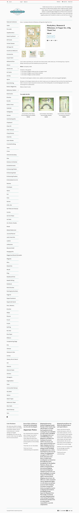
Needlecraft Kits (11, 276)
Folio (8, 198)
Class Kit (9, 126)
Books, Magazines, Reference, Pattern (13, 88)
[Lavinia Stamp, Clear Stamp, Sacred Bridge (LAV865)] (46, 104)
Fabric (8, 190)
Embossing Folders (12, 169)
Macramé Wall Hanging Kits (10, 249)
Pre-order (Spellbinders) (10, 30)
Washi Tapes (10, 398)
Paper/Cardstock (11, 298)
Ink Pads (9, 219)
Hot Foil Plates (10, 216)
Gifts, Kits (9, 205)
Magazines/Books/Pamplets (13, 255)
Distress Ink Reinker (12, 162)
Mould (8, 269)
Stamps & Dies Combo (11, 354)
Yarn (8, 413)
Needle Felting (10, 280)
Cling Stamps (10, 133)
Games (8, 201)
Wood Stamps (10, 409)
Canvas (9, 115)
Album (8, 65)
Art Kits (9, 76)
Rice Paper (9, 334)
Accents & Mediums (12, 50)
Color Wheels (10, 140)
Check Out (70, 1)
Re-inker (9, 330)
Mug (8, 273)
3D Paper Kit (10, 47)
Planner (9, 316)
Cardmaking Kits (11, 119)
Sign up (25, 1)
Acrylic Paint (10, 58)
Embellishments (11, 165)
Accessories (10, 54)
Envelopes (9, 187)
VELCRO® (9, 391)
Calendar (9, 108)
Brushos (9, 97)
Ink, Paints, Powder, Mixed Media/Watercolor (12, 226)
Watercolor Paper (11, 402)
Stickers (9, 373)
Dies (8, 158)
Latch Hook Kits (11, 237)
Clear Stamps (10, 129)
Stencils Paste (10, 370)
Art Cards (9, 72)
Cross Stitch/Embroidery (12, 153)
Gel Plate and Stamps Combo (12, 210)
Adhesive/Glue (10, 61)
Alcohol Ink (13, 68)
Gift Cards (9, 40)
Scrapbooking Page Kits (12, 343)
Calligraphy (10, 111)
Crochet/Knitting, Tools (11, 145)
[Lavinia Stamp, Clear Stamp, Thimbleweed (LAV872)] (64, 104)
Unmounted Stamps (12, 388)
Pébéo (8, 312)
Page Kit (9, 294)
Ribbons (9, 338)
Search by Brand (13, 36)
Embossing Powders (12, 176)
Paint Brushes (10, 287)
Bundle (8, 101)
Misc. (8, 262)
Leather (9, 241)
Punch (8, 320)
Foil (8, 194)
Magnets (9, 259)
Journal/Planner (11, 233)
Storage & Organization (10, 379)
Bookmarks (10, 93)
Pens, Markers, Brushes (10, 307)
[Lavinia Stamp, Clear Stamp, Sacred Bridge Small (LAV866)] (28, 104)
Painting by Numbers (12, 291)
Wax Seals (9, 406)
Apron (8, 79)
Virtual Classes (11, 43)
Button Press (10, 104)
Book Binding (10, 83)
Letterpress (10, 244)
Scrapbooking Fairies (18, 510)
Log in (21, 1)
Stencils (9, 366)
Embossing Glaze (11, 172)
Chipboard (9, 122)
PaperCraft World (11, 302)
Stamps (9, 348)
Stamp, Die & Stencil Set (12, 361)
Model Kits (9, 266)
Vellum (8, 395)
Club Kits (9, 137)
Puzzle (8, 323)
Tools (8, 384)
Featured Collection (12, 22)
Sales (8, 25)
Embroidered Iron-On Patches (12, 181)
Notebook (9, 284)
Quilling (9, 327)
